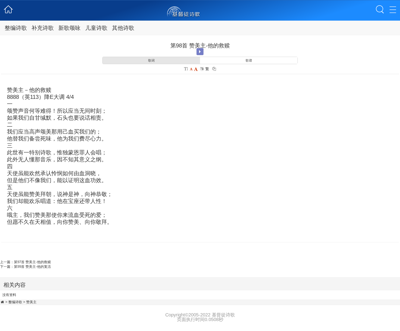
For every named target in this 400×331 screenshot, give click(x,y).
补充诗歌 (42, 28)
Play (200, 51)
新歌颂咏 (69, 28)
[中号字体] (191, 69)
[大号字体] (196, 69)
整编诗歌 (16, 28)
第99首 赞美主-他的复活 (32, 267)
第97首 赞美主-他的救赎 (32, 262)
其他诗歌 (123, 28)
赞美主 (31, 302)
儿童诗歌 (96, 28)
